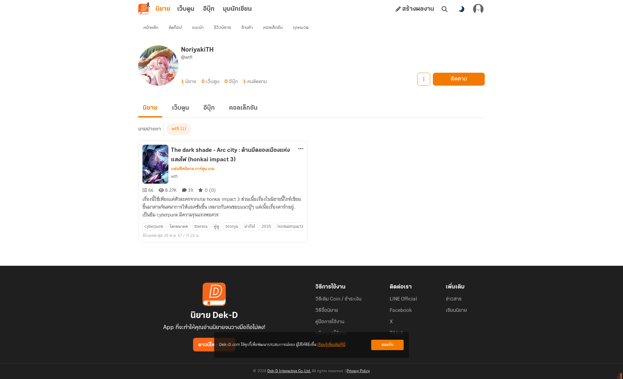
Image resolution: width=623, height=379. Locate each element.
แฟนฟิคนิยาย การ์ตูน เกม (192, 168)
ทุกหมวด (301, 27)
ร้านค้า (247, 27)
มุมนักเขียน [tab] (237, 9)
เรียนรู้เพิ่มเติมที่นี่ (331, 344)
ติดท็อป (175, 27)
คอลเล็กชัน (273, 27)
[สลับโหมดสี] (461, 9)
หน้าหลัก (150, 27)
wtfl (175, 129)
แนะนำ (197, 27)
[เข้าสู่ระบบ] (478, 9)
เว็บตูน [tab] (185, 9)
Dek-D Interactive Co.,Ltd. (289, 371)
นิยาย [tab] (162, 9)
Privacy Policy (358, 371)
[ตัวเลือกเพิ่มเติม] (423, 79)
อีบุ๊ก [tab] (208, 9)
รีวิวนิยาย (222, 27)
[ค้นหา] (444, 9)
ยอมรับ (387, 344)
